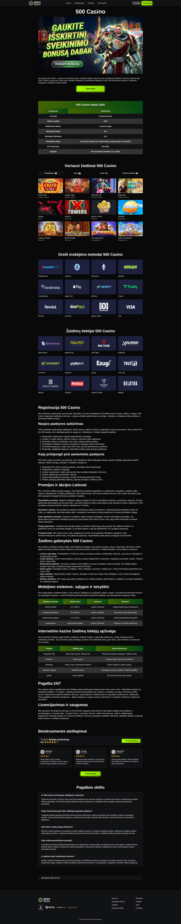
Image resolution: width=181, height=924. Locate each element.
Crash (102, 173)
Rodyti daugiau (90, 773)
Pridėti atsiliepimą (131, 741)
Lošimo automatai (128, 173)
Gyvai (76, 173)
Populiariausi (49, 173)
